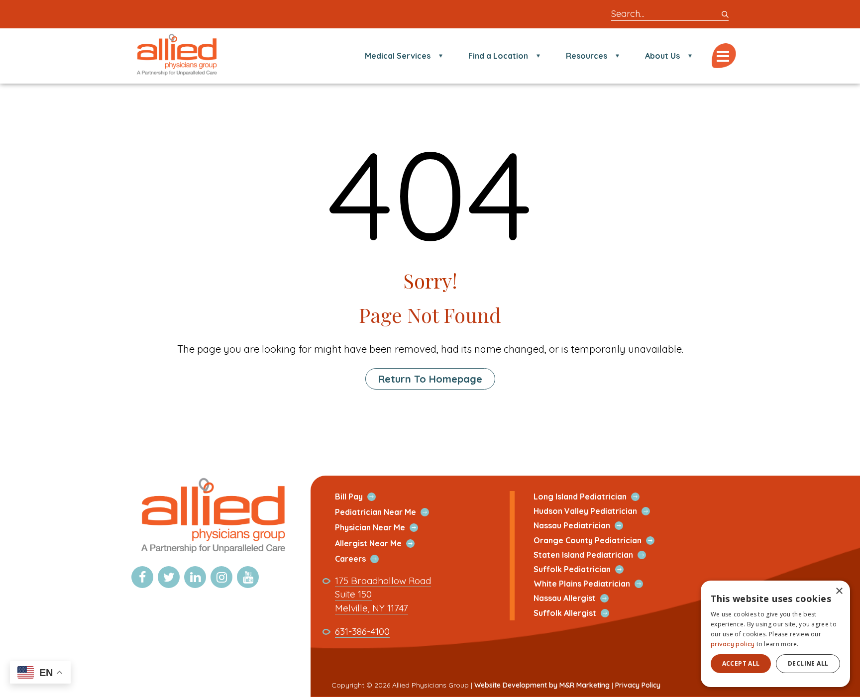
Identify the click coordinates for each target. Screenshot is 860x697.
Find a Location (498, 56)
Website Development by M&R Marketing (542, 685)
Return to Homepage (430, 379)
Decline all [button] (808, 663)
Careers (362, 559)
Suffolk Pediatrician (584, 569)
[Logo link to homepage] (212, 553)
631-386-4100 (362, 631)
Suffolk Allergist (577, 613)
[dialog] (775, 634)
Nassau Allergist (576, 598)
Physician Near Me (382, 527)
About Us (662, 56)
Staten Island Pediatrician (595, 555)
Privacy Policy (637, 685)
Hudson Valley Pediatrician (597, 511)
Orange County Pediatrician (599, 540)
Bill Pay (360, 496)
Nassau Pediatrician (584, 525)
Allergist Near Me (380, 543)
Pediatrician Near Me (387, 512)
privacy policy (732, 644)
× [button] (839, 591)
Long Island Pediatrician (592, 496)
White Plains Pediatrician (593, 584)
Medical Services (397, 56)
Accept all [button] (741, 663)
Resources (586, 56)
